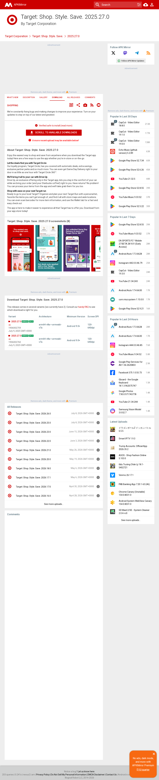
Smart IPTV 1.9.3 (127, 438)
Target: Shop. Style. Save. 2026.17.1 (33, 477)
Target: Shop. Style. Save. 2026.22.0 (33, 441)
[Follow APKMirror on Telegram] (137, 54)
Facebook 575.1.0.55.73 (130, 372)
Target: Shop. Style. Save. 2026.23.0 (33, 432)
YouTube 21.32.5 (127, 179)
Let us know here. (86, 771)
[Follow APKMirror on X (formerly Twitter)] (113, 54)
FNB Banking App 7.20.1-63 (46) (134, 484)
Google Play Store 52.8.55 (131, 188)
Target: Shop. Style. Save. (47, 36)
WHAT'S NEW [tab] (12, 97)
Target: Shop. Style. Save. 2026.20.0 (33, 459)
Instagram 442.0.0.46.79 (130, 263)
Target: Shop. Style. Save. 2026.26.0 (33, 413)
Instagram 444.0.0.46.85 (130, 345)
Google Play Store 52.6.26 (131, 169)
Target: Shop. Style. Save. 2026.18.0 (33, 468)
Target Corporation (41, 24)
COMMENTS (90, 97)
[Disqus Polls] (53, 557)
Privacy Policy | (43, 774)
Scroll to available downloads (56, 132)
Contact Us (111, 774)
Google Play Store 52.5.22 (131, 206)
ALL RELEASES (73, 97)
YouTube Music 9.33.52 (130, 197)
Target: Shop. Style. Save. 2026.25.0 (33, 423)
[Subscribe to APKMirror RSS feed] (148, 54)
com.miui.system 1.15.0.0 (131, 299)
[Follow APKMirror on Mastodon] (125, 54)
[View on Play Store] (85, 105)
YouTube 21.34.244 (128, 402)
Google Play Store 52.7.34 (131, 160)
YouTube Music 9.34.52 (130, 354)
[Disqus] (53, 638)
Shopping (12, 105)
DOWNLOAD (57, 97)
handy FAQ (83, 307)
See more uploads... (53, 504)
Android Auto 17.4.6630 (130, 290)
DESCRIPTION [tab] (29, 97)
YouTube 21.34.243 (128, 281)
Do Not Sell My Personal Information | (69, 774)
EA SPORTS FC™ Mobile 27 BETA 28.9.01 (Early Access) (130, 243)
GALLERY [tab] (43, 97)
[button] (71, 105)
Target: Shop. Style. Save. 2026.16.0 (33, 496)
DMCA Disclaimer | (97, 774)
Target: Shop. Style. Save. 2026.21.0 (33, 450)
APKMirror (20, 4)
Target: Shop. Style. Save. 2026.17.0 (33, 486)
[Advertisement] (53, 68)
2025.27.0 (16, 321)
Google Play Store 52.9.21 (131, 308)
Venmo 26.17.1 (126, 475)
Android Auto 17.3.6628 (130, 254)
